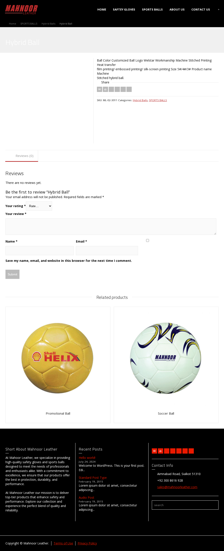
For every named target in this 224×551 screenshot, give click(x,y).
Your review (15, 214)
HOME (101, 9)
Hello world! (87, 458)
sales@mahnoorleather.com (177, 487)
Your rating (15, 206)
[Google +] (179, 451)
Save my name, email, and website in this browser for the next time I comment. (68, 261)
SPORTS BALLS (152, 9)
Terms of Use (63, 543)
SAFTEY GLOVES (124, 9)
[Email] (99, 89)
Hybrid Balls (140, 100)
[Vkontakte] (129, 89)
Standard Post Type (93, 477)
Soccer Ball (166, 413)
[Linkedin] (123, 89)
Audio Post (86, 497)
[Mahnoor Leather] (21, 9)
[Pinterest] (117, 89)
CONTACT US (200, 9)
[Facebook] (111, 89)
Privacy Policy (87, 543)
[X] (105, 89)
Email (81, 241)
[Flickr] (172, 451)
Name (11, 241)
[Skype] (191, 451)
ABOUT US (177, 9)
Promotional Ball (58, 413)
